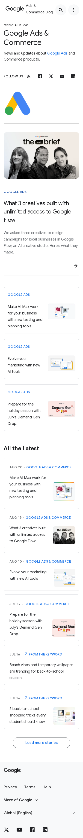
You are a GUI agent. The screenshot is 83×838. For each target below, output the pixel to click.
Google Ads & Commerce (48, 467)
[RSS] (28, 76)
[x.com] (50, 76)
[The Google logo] (12, 770)
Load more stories (41, 742)
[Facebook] (39, 76)
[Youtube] (62, 76)
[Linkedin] (73, 76)
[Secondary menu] (73, 9)
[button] (10, 787)
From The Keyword (45, 654)
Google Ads (57, 53)
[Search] (60, 9)
